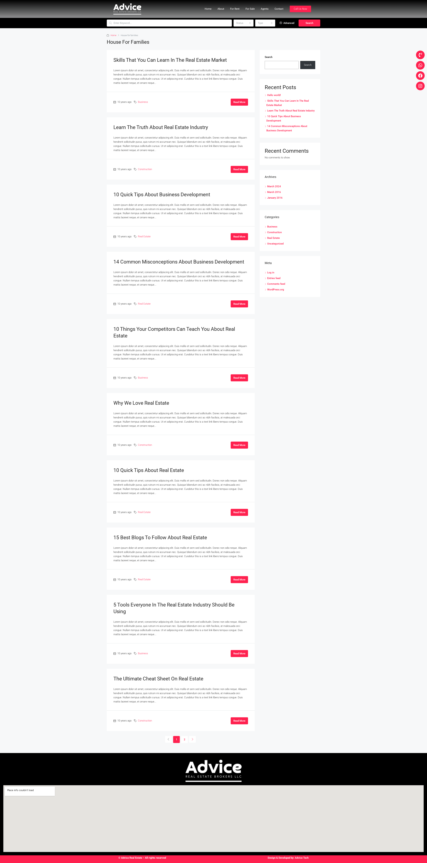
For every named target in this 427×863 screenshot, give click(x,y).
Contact (279, 8)
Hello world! (274, 95)
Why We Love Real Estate (141, 403)
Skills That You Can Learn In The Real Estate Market (170, 60)
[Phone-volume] (420, 55)
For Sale (250, 8)
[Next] (192, 739)
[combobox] (244, 23)
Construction (145, 169)
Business (143, 101)
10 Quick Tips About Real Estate (148, 470)
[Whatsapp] (420, 65)
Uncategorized (275, 243)
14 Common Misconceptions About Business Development (178, 262)
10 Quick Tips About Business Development (161, 194)
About (221, 8)
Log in (270, 272)
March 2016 (274, 192)
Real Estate (144, 236)
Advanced (288, 23)
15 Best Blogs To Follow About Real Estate (160, 537)
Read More (239, 102)
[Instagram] (420, 86)
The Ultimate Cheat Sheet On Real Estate (158, 679)
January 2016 (275, 197)
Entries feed (273, 278)
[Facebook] (420, 75)
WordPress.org (275, 289)
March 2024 (274, 186)
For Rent (235, 8)
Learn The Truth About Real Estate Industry (160, 127)
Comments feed (276, 283)
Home (208, 8)
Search (309, 23)
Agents (265, 8)
